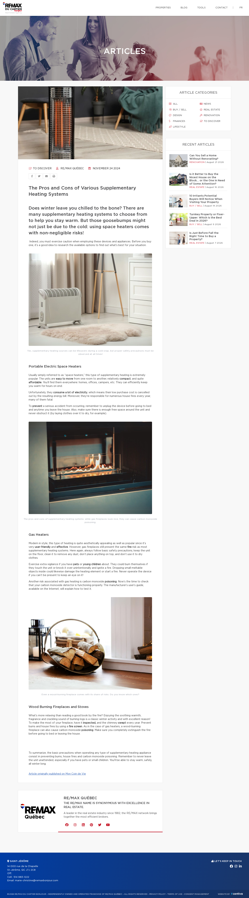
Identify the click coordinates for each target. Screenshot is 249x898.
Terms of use (174, 894)
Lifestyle (179, 127)
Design (177, 115)
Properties (163, 8)
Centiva (237, 894)
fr (241, 8)
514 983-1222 (21, 877)
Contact (221, 8)
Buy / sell (179, 110)
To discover (42, 168)
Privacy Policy (157, 894)
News (207, 104)
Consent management (196, 894)
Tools (201, 8)
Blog (184, 8)
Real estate (211, 110)
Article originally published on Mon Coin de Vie (57, 774)
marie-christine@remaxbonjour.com (36, 880)
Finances (178, 121)
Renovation (211, 115)
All (175, 104)
